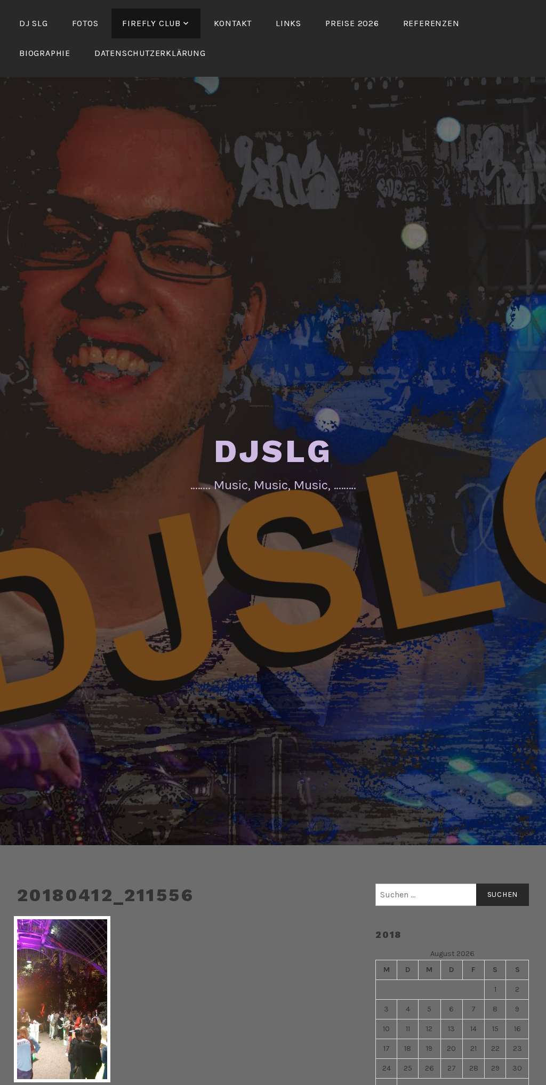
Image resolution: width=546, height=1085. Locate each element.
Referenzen (431, 23)
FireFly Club (151, 23)
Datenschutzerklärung (150, 53)
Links (288, 23)
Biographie (44, 53)
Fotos (85, 23)
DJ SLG (33, 23)
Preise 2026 (352, 23)
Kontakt (233, 23)
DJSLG (273, 451)
